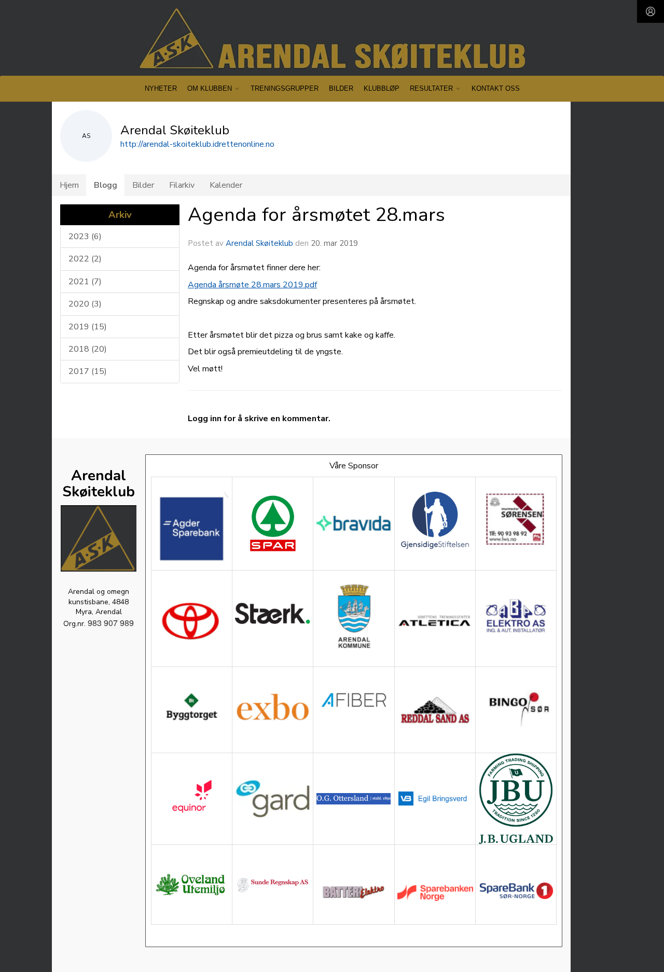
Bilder (341, 88)
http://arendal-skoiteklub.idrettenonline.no (197, 144)
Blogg (105, 185)
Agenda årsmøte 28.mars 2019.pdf (252, 284)
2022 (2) (85, 259)
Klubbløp (381, 88)
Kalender (226, 185)
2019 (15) (87, 326)
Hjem (69, 185)
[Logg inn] (650, 11)
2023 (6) (85, 236)
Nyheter (161, 88)
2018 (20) (87, 349)
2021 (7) (85, 281)
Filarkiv (182, 185)
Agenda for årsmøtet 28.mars (316, 215)
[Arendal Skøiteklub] (332, 38)
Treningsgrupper (285, 88)
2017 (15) (87, 371)
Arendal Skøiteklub (259, 243)
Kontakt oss (496, 88)
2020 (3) (85, 304)
